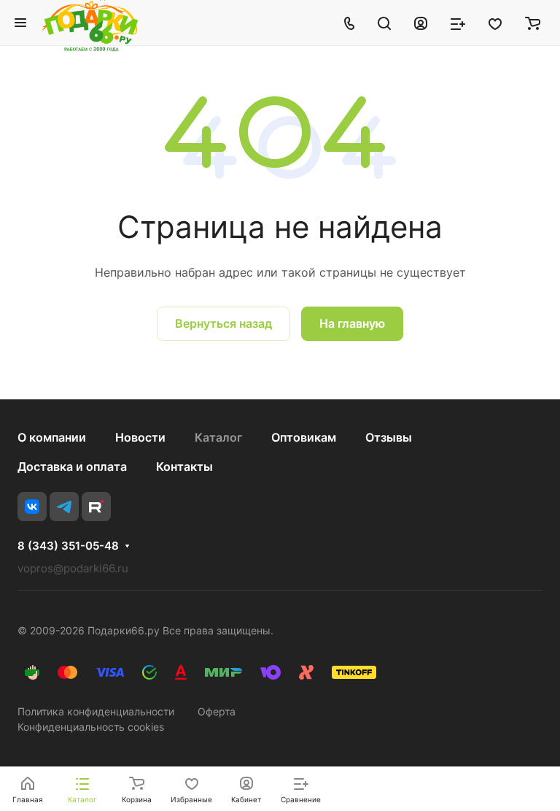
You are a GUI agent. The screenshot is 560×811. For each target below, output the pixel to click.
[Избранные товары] (495, 22)
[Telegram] (64, 506)
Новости (140, 437)
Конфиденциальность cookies (91, 726)
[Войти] (420, 22)
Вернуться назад (223, 323)
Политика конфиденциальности (96, 711)
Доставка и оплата (72, 466)
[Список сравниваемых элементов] (458, 22)
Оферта (217, 711)
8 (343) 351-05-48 (68, 546)
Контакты (184, 466)
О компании (52, 437)
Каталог (218, 437)
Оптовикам (303, 437)
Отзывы (388, 437)
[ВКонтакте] (32, 506)
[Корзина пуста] (532, 22)
